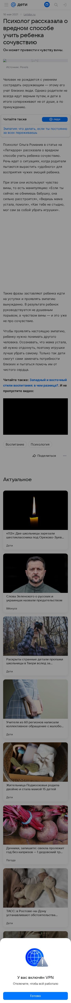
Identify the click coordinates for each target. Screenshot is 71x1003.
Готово (35, 996)
